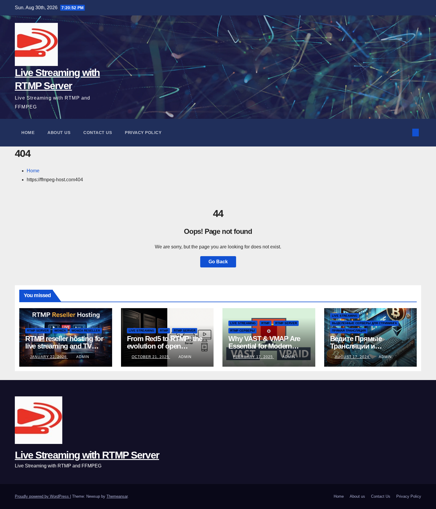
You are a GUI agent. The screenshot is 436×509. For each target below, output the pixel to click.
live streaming (141, 330)
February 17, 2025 (253, 357)
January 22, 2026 (49, 357)
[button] (406, 132)
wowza (60, 330)
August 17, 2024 (352, 357)
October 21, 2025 (151, 357)
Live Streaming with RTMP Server (87, 455)
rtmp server (38, 330)
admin (82, 357)
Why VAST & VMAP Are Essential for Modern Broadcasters (264, 346)
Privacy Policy (143, 132)
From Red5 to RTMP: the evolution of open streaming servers (165, 346)
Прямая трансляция (349, 330)
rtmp (164, 330)
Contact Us (97, 132)
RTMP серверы (242, 330)
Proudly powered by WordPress (42, 496)
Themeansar (117, 496)
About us (58, 132)
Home (27, 132)
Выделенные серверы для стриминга (364, 323)
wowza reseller (85, 330)
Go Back (218, 261)
